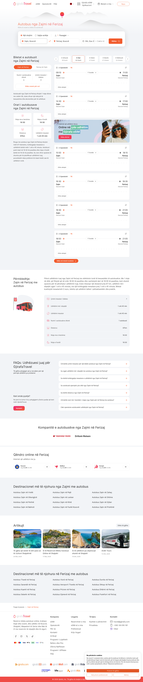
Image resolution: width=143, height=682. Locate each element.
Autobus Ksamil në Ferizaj (24, 589)
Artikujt (53, 636)
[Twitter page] (27, 636)
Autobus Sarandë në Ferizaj (25, 584)
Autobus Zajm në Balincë (23, 507)
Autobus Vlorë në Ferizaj (63, 580)
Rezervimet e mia (78, 622)
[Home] (22, 3)
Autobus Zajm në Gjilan (102, 502)
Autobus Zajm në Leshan (63, 497)
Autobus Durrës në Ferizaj (103, 580)
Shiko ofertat (65, 137)
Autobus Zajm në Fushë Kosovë (66, 507)
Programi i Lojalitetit (58, 639)
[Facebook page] (16, 636)
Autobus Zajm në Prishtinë (103, 507)
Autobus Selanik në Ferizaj (24, 594)
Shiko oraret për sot (32, 86)
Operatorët (46, 4)
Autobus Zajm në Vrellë (23, 492)
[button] (94, 364)
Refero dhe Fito (56, 643)
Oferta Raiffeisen (57, 647)
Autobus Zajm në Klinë (62, 502)
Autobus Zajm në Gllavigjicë (25, 497)
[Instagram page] (21, 636)
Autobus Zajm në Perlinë (23, 502)
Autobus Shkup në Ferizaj (103, 584)
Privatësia (93, 625)
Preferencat (76, 629)
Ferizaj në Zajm (41, 67)
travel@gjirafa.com (122, 622)
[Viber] (111, 628)
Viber (116, 629)
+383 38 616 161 (121, 625)
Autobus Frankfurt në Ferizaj (104, 594)
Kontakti (19, 408)
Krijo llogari (76, 632)
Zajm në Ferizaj (23, 67)
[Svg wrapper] (21, 664)
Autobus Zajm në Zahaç (102, 492)
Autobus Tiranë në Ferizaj (24, 580)
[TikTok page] (32, 636)
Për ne (53, 629)
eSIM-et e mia (77, 625)
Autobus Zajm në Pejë (62, 492)
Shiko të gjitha (123, 525)
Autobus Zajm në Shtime (102, 497)
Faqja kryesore (18, 607)
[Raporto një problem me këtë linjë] (126, 67)
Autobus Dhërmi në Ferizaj (103, 589)
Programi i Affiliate (58, 650)
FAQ (55, 4)
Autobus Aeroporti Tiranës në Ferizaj (68, 584)
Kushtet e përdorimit (97, 622)
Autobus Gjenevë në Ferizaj (64, 594)
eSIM (38, 4)
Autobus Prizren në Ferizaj (64, 589)
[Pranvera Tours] (61, 436)
